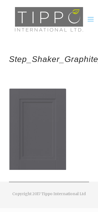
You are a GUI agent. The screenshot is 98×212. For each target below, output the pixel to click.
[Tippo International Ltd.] (49, 19)
